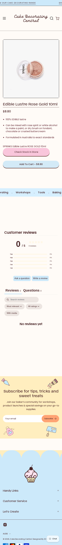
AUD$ (5, 533)
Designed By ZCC (40, 539)
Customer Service (15, 500)
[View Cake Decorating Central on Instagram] (5, 524)
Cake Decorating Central (21, 539)
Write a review (40, 278)
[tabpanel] (31, 326)
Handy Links (10, 490)
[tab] (32, 290)
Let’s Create (11, 511)
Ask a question (22, 278)
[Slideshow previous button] (4, 212)
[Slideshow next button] (58, 212)
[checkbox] (11, 313)
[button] (51, 18)
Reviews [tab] (13, 290)
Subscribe (48, 418)
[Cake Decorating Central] (31, 18)
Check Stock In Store (26, 152)
